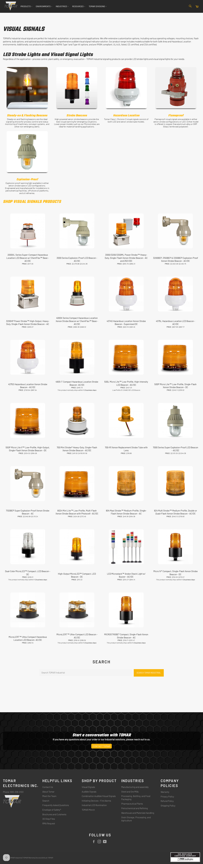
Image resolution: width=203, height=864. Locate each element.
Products (26, 6)
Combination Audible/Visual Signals (99, 796)
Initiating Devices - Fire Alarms (96, 800)
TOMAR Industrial (15, 858)
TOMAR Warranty (29, 858)
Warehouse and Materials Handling (137, 813)
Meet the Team (49, 796)
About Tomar (48, 791)
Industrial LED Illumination (94, 805)
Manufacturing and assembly (135, 787)
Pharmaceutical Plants (132, 803)
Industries (61, 6)
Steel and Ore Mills (130, 791)
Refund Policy (167, 801)
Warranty (165, 792)
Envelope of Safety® (51, 809)
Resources (78, 6)
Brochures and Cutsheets (54, 814)
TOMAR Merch (88, 809)
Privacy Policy (167, 796)
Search (45, 800)
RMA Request (48, 823)
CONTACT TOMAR (101, 746)
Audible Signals (89, 791)
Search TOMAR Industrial (149, 673)
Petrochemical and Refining (134, 808)
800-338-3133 (16, 792)
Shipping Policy (168, 805)
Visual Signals (88, 787)
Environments (43, 6)
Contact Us (47, 787)
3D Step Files (48, 818)
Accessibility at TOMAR (44, 858)
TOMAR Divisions (97, 6)
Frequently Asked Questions (55, 805)
